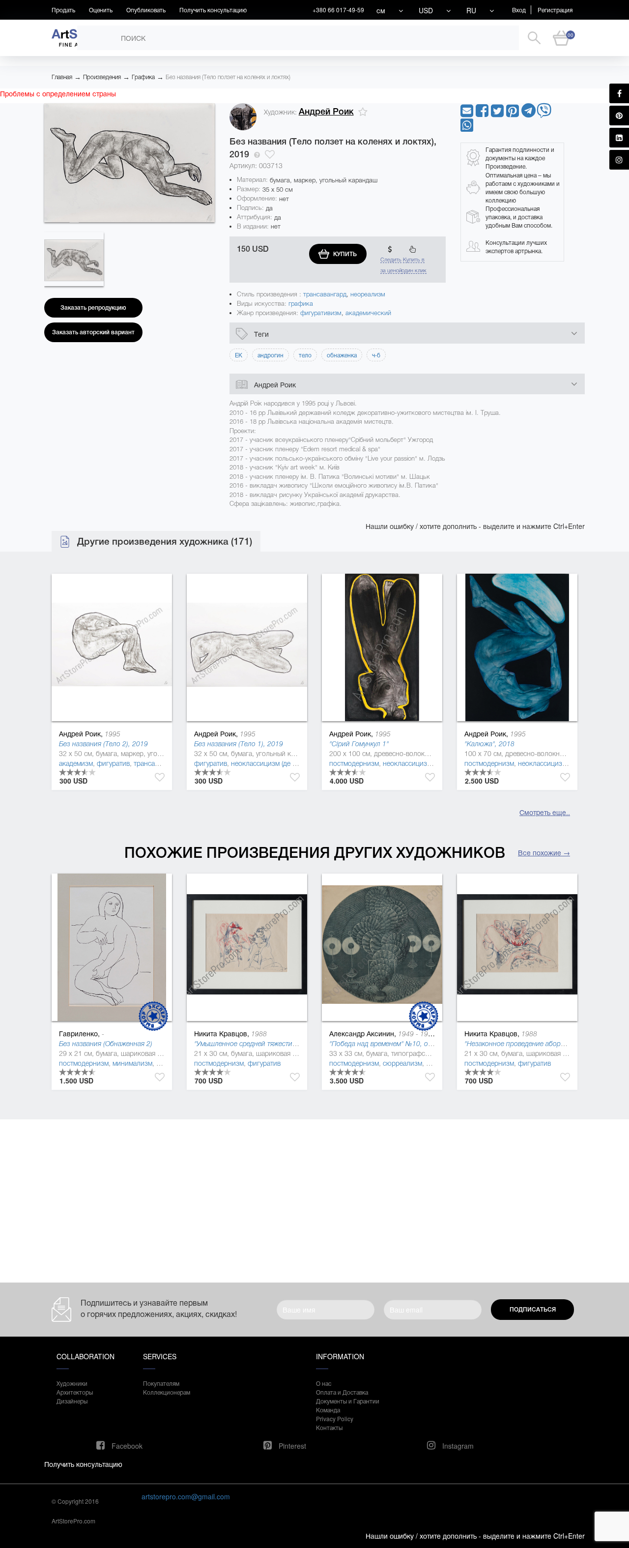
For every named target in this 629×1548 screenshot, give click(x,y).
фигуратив (113, 763)
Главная (62, 77)
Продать (63, 9)
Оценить (101, 9)
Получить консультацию (213, 9)
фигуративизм (321, 313)
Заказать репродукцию (93, 307)
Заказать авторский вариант (93, 332)
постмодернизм (354, 763)
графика (300, 303)
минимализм (132, 1063)
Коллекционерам (166, 1392)
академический (368, 313)
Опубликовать (146, 9)
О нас (323, 1383)
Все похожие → (544, 852)
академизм (76, 763)
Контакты (329, 1427)
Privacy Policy (334, 1418)
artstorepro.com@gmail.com (186, 1496)
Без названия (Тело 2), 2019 (103, 744)
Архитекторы (75, 1392)
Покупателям (161, 1383)
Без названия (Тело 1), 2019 (238, 744)
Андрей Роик (326, 112)
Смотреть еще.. (544, 812)
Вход (519, 9)
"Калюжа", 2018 (489, 744)
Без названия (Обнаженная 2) (105, 1044)
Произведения (102, 77)
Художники (72, 1383)
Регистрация (555, 9)
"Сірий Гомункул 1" (359, 744)
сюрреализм (402, 1063)
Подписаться (533, 1309)
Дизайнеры (72, 1401)
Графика (143, 77)
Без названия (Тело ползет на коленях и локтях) (228, 77)
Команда (328, 1409)
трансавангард (324, 294)
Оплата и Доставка (342, 1392)
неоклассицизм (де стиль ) (272, 763)
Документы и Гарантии (347, 1401)
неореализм (367, 294)
